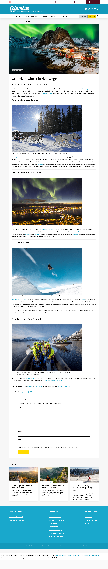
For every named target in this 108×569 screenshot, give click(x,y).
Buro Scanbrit (30, 378)
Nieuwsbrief (83, 16)
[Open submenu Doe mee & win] (60, 16)
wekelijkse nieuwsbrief (65, 386)
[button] (93, 2)
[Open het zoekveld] (98, 16)
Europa (83, 299)
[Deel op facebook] (22, 392)
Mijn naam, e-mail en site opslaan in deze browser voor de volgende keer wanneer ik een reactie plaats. (48, 447)
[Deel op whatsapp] (25, 392)
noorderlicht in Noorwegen (48, 229)
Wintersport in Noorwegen (19, 299)
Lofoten (37, 234)
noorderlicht (47, 94)
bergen (75, 234)
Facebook (30, 386)
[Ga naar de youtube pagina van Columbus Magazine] (95, 9)
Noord (80, 231)
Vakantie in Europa (19, 21)
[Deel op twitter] (28, 392)
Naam (20, 431)
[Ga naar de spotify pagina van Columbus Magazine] (98, 9)
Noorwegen (86, 89)
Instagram (39, 386)
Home (11, 21)
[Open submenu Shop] (66, 16)
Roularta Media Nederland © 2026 (54, 550)
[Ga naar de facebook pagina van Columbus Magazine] (86, 9)
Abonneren (92, 16)
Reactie (20, 407)
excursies (40, 164)
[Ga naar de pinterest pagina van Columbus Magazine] (92, 9)
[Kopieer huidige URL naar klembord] (34, 392)
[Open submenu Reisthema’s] (48, 16)
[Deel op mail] (31, 392)
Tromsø (27, 234)
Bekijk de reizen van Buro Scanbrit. (54, 380)
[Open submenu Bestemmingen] (19, 16)
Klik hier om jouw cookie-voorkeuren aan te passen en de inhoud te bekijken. (77, 555)
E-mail (20, 439)
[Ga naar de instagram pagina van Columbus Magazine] (89, 9)
